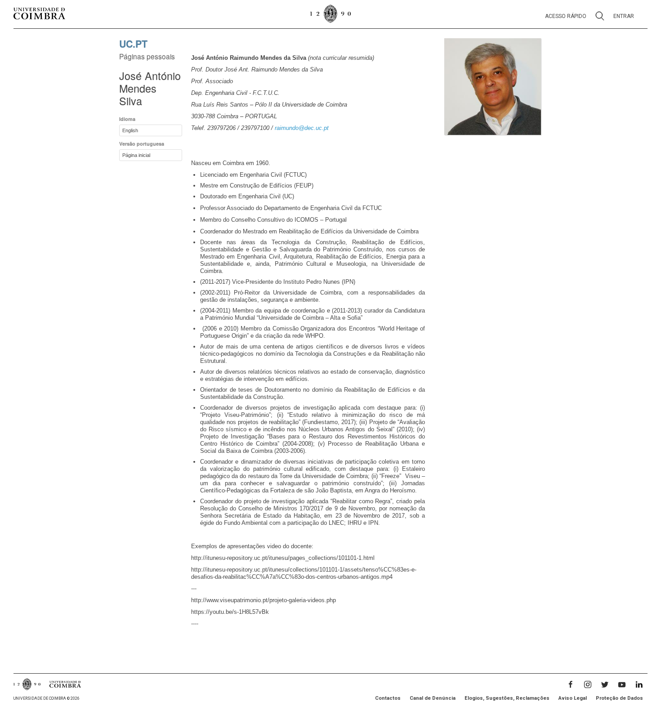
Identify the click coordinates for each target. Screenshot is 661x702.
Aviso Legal (572, 698)
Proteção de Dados (619, 698)
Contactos (388, 698)
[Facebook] (570, 684)
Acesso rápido (565, 16)
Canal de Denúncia (433, 698)
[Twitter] (604, 684)
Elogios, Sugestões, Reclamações (506, 698)
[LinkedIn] (639, 684)
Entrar (623, 16)
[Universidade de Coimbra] (39, 14)
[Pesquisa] (599, 16)
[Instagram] (587, 684)
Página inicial (136, 155)
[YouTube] (621, 684)
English (130, 130)
